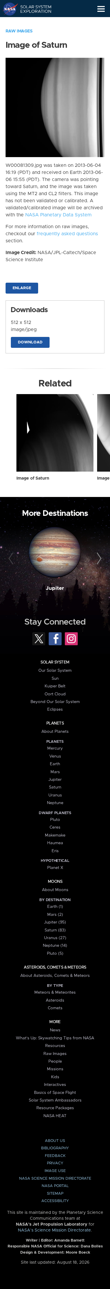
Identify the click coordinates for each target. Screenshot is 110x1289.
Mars (55, 772)
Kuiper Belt (55, 686)
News (55, 1030)
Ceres (55, 827)
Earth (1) (55, 907)
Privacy (55, 1163)
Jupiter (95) (55, 922)
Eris (55, 851)
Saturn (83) (55, 930)
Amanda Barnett (69, 1240)
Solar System (54, 662)
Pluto (55, 820)
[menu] (101, 9)
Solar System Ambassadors (55, 1100)
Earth (55, 764)
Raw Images (19, 31)
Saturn (55, 787)
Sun (55, 678)
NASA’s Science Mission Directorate (54, 1230)
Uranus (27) (55, 938)
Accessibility (55, 1201)
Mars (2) (55, 915)
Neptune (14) (55, 946)
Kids (55, 1077)
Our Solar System (55, 671)
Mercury (55, 748)
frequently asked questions (67, 233)
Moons (55, 882)
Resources (55, 1046)
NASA (7, 9)
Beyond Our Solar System (55, 702)
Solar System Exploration (32, 9)
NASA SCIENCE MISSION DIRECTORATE (55, 1179)
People (55, 1061)
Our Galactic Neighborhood (32, 22)
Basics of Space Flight (55, 1093)
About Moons (55, 890)
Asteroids (55, 1000)
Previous (12, 558)
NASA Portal (55, 1186)
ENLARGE (22, 288)
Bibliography (55, 1148)
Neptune (55, 803)
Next (98, 558)
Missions (55, 1069)
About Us (55, 1141)
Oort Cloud (55, 694)
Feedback (55, 1156)
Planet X (55, 868)
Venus (55, 756)
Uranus (55, 795)
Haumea (55, 843)
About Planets (55, 732)
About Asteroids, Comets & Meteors (55, 976)
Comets (55, 1008)
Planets (55, 723)
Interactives (55, 1085)
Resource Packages (55, 1108)
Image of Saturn (32, 478)
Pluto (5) (55, 953)
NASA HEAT (55, 1116)
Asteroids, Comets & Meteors (55, 967)
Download (30, 342)
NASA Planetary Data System (58, 215)
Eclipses (55, 709)
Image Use (55, 1171)
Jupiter (55, 588)
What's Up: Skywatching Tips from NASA (55, 1038)
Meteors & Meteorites (55, 992)
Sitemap (55, 1194)
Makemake (55, 835)
